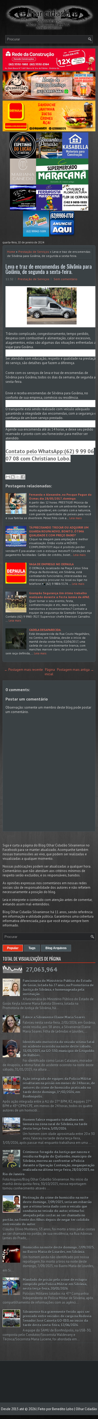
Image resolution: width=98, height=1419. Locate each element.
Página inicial (50, 671)
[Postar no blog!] (12, 477)
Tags (32, 948)
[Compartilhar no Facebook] (22, 477)
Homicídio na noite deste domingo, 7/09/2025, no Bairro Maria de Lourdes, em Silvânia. (58, 1249)
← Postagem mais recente (23, 669)
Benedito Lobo (62, 1409)
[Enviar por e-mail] (7, 477)
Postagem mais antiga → (75, 669)
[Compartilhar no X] (17, 477)
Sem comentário (65, 279)
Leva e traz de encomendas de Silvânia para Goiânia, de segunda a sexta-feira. (48, 269)
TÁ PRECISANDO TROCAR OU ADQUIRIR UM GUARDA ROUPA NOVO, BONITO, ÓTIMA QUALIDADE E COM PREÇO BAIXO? (59, 531)
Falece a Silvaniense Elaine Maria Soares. (54, 1017)
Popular (13, 948)
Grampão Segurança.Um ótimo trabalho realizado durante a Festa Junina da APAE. (59, 595)
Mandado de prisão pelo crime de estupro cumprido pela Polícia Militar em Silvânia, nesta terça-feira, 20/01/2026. (55, 1284)
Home (11, 252)
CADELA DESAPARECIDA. (45, 630)
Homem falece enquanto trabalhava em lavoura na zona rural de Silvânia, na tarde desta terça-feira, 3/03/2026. (55, 1124)
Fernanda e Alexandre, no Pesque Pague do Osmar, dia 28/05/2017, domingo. (60, 496)
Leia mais (75, 518)
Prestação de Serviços (33, 252)
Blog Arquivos (56, 948)
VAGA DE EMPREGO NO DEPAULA (51, 564)
